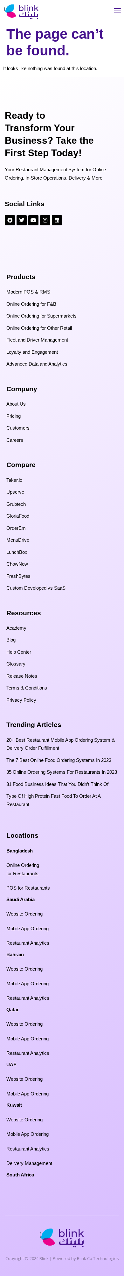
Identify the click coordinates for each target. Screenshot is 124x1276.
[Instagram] (45, 220)
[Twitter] (22, 220)
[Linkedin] (57, 220)
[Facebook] (10, 220)
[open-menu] (117, 11)
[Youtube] (33, 220)
